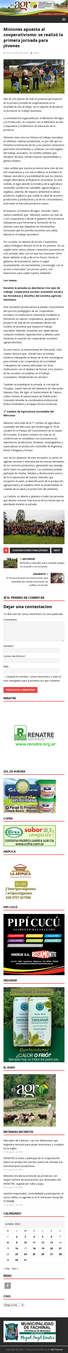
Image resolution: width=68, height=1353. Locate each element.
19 (42, 1248)
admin (36, 52)
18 (34, 1248)
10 (25, 1242)
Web (6, 666)
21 (60, 1248)
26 (42, 1254)
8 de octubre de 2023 (17, 52)
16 (16, 1248)
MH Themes (57, 1349)
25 (34, 1254)
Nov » (15, 1268)
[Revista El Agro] (34, 13)
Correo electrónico (14, 656)
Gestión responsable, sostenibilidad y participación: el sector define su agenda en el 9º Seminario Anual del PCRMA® (33, 1197)
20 (51, 1248)
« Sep (6, 1268)
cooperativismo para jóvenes (30, 550)
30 (16, 1260)
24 (25, 1254)
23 (16, 1254)
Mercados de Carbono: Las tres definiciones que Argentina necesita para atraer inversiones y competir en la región (33, 1144)
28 (60, 1254)
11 (34, 1242)
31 (25, 1260)
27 (51, 1254)
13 (51, 1242)
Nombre (8, 646)
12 (42, 1242)
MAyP (57, 550)
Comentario (10, 619)
